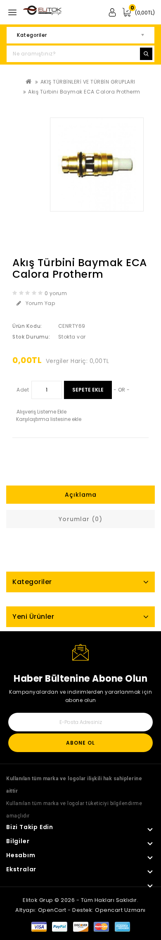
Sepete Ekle (88, 389)
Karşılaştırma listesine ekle (48, 419)
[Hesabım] (112, 9)
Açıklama (81, 494)
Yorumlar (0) (80, 519)
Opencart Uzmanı (120, 910)
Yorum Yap (40, 303)
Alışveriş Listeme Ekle (41, 411)
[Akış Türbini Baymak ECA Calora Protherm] (96, 164)
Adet (23, 389)
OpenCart (52, 910)
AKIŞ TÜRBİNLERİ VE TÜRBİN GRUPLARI (87, 81)
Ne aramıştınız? (146, 54)
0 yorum (56, 293)
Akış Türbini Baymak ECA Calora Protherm (84, 91)
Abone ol (80, 742)
